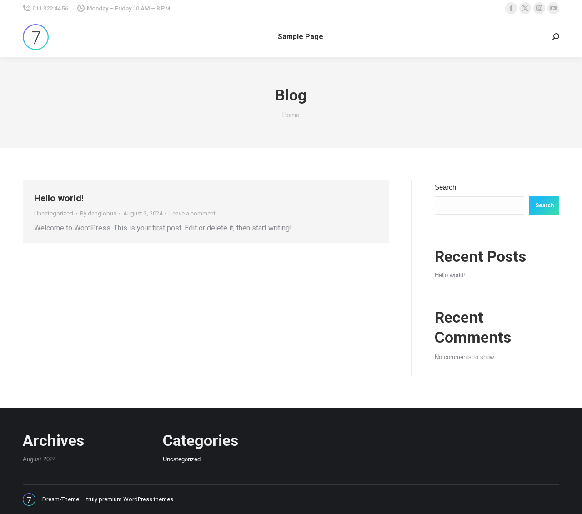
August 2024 (39, 459)
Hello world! (59, 198)
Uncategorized (53, 213)
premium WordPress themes (136, 499)
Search (445, 187)
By (98, 213)
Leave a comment (192, 213)
